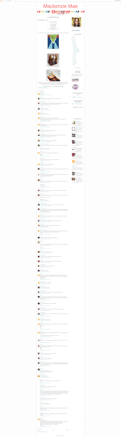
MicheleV (41, 302)
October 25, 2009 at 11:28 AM (45, 238)
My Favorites (64, 13)
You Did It (77, 160)
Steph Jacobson (42, 307)
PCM (40, 250)
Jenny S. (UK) (41, 312)
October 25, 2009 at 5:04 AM (45, 156)
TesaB (40, 97)
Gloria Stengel (42, 219)
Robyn (41, 167)
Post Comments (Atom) (44, 431)
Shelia (41, 356)
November (75, 45)
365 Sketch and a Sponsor (76, 50)
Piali (40, 322)
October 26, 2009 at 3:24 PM (45, 387)
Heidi (40, 331)
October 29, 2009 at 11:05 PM (45, 410)
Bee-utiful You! (78, 121)
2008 (73, 64)
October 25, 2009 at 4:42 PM (45, 305)
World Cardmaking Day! (76, 51)
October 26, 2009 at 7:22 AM (45, 359)
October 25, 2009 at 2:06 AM (45, 105)
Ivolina (41, 412)
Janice (41, 178)
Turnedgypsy (41, 193)
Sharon (41, 344)
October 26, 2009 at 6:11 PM (45, 399)
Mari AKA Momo (42, 203)
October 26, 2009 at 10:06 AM (45, 377)
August (75, 54)
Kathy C (41, 406)
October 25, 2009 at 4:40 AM (45, 141)
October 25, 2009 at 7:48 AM (45, 201)
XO (76, 147)
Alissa (40, 273)
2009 (73, 43)
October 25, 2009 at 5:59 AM (45, 176)
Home (54, 13)
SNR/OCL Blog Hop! (76, 49)
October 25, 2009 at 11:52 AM (45, 248)
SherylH (41, 214)
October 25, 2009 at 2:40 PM (45, 279)
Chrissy (41, 379)
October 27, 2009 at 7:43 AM (45, 404)
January (75, 63)
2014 (73, 37)
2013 (73, 38)
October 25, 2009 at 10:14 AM (45, 221)
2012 (73, 39)
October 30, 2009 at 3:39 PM (45, 415)
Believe (77, 153)
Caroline (41, 368)
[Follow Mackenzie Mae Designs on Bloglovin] (76, 30)
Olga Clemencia (42, 286)
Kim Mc (41, 389)
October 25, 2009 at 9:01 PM (45, 329)
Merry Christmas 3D (78, 177)
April (74, 59)
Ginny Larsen (41, 255)
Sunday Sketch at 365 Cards (79, 127)
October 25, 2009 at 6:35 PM (45, 310)
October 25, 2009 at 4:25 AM (45, 131)
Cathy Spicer (41, 397)
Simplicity (77, 134)
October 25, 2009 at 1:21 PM (45, 262)
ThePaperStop (42, 374)
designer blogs (62, 435)
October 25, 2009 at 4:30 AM (45, 137)
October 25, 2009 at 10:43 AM (45, 227)
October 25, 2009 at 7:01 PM (45, 320)
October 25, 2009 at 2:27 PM (45, 267)
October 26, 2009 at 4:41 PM (45, 395)
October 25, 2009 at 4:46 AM (45, 149)
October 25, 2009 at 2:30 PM (45, 271)
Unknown (41, 92)
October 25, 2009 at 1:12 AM (45, 99)
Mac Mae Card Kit (65, 83)
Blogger (79, 67)
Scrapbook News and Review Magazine (78, 97)
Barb (40, 116)
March (74, 60)
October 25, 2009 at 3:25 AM (45, 121)
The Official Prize (78, 172)
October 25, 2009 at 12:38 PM (45, 257)
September (75, 53)
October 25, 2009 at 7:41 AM (45, 191)
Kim (40, 236)
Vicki (40, 259)
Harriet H (41, 162)
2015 (73, 36)
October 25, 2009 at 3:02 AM (45, 114)
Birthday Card (74, 166)
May (74, 58)
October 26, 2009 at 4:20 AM (45, 354)
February (75, 61)
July (74, 55)
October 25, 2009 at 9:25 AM (45, 217)
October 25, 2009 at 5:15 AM (45, 160)
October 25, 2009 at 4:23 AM (45, 126)
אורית (40, 112)
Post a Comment (40, 428)
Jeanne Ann (41, 361)
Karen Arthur (41, 264)
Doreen (41, 189)
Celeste (41, 123)
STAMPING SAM (42, 173)
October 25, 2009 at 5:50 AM (45, 171)
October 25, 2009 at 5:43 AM (45, 165)
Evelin (41, 107)
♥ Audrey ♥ (41, 139)
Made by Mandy (42, 101)
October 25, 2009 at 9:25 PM (45, 336)
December (75, 44)
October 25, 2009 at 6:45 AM (45, 182)
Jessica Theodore (42, 290)
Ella (40, 269)
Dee (40, 295)
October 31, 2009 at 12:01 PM (45, 426)
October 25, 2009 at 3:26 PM (45, 293)
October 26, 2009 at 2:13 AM (45, 342)
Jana (40, 352)
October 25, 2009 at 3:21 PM (45, 288)
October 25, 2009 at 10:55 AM (45, 234)
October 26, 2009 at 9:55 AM (45, 372)
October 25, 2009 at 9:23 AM (45, 212)
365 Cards (74, 96)
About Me (59, 13)
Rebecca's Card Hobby (43, 229)
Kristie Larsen (41, 281)
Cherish (77, 140)
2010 (73, 42)
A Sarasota (41, 133)
